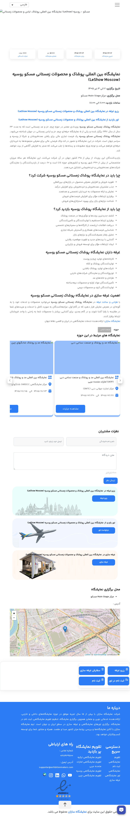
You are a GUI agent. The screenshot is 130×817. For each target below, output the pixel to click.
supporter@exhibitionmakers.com (56, 767)
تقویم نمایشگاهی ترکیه (89, 757)
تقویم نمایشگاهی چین (89, 775)
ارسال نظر (110, 480)
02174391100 (66, 756)
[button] (9, 380)
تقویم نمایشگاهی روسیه (88, 771)
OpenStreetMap (100, 654)
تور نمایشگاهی (112, 775)
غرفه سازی (114, 780)
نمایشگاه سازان (112, 321)
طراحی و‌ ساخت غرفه (107, 302)
